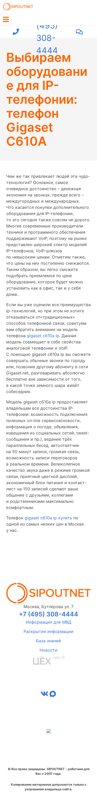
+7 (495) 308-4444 (47, 32)
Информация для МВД (48, 622)
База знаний (48, 640)
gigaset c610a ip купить (48, 517)
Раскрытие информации (48, 631)
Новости (48, 650)
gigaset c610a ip (43, 335)
